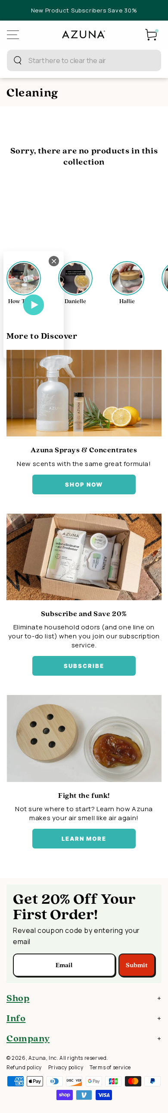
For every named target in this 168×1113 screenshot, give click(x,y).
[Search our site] (17, 60)
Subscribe (84, 665)
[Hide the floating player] (54, 261)
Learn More (84, 838)
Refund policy (24, 1067)
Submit (137, 965)
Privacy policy (65, 1067)
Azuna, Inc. (43, 1058)
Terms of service (110, 1067)
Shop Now (84, 484)
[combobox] (74, 60)
